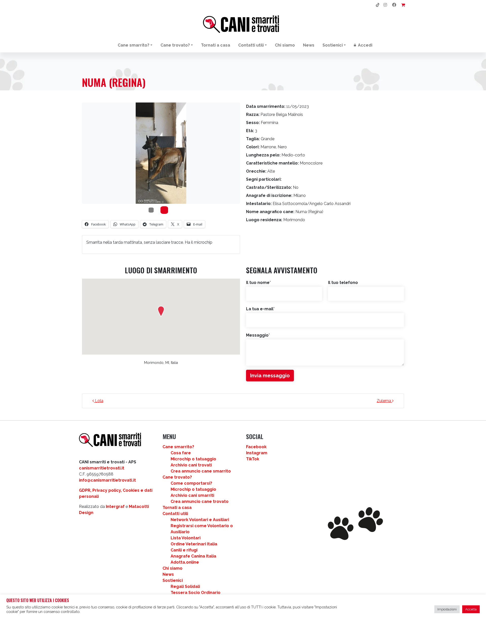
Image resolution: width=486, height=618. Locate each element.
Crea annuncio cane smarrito (201, 471)
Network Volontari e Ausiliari (200, 519)
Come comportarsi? (191, 483)
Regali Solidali (185, 586)
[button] (161, 311)
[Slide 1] (164, 210)
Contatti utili (251, 45)
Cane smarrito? (133, 45)
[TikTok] (377, 5)
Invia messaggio (270, 376)
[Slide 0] (151, 210)
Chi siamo (285, 45)
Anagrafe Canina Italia (193, 556)
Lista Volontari (185, 537)
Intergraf (115, 506)
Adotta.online (185, 562)
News (308, 45)
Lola (98, 400)
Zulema (384, 400)
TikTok (252, 459)
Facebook (256, 446)
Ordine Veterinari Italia (194, 544)
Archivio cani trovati (191, 465)
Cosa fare (181, 452)
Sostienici (332, 45)
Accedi (364, 45)
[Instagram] (385, 5)
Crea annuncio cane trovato (200, 501)
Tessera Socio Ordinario (195, 592)
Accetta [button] (471, 609)
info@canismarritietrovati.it (107, 480)
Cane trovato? (175, 45)
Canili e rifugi (184, 550)
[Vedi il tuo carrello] (403, 5)
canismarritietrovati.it (101, 468)
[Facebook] (394, 5)
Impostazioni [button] (447, 609)
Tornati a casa (215, 45)
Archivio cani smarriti (192, 495)
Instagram (256, 452)
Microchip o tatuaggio (193, 459)
